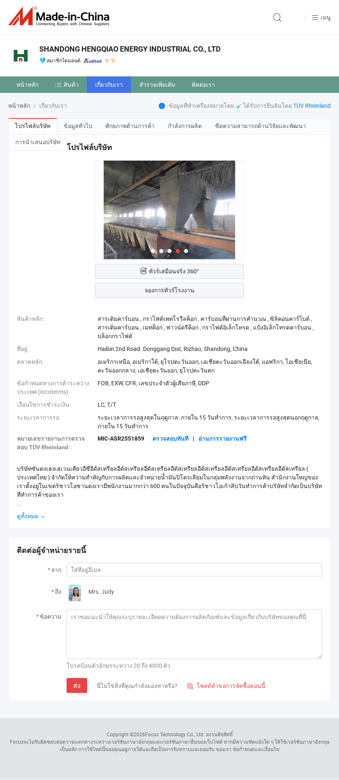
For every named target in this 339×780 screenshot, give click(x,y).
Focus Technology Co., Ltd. (175, 734)
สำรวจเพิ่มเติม (157, 84)
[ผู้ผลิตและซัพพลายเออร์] (60, 16)
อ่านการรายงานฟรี (222, 438)
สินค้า (71, 84)
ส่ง (77, 685)
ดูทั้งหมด (28, 516)
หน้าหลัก (27, 84)
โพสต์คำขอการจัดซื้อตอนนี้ (226, 686)
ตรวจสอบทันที (171, 438)
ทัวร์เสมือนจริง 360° (174, 271)
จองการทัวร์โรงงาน (169, 290)
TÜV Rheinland (312, 105)
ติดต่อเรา (203, 84)
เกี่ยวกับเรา (109, 84)
